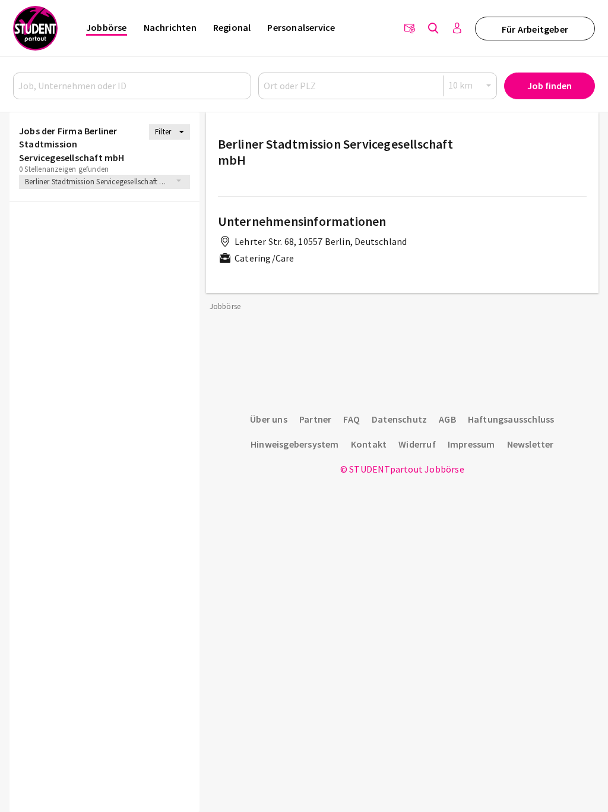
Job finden (549, 86)
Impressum (471, 444)
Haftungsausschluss (511, 419)
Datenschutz (399, 419)
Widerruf (417, 444)
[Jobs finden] (433, 28)
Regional (232, 27)
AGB (447, 419)
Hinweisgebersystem (295, 444)
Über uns (268, 419)
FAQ (351, 419)
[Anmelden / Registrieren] (457, 28)
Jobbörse (106, 27)
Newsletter (530, 444)
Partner (315, 419)
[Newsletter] (410, 28)
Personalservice (301, 27)
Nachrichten (170, 27)
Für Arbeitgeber (535, 29)
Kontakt (369, 444)
